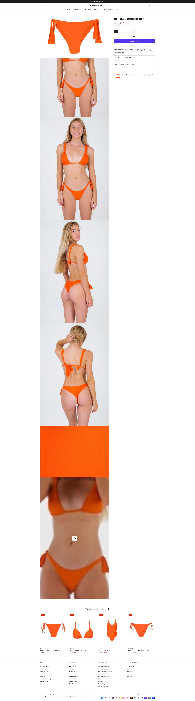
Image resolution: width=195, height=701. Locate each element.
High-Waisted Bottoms (105, 671)
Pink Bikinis (72, 674)
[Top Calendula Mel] (118, 76)
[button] (41, 5)
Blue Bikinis (72, 684)
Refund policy (45, 696)
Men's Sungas (102, 684)
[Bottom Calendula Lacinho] (53, 630)
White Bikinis (73, 669)
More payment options (134, 45)
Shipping (116, 25)
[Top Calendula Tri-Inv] (83, 630)
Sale (41, 684)
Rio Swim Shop (47, 694)
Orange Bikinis (73, 676)
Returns (129, 676)
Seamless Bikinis (103, 669)
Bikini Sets (43, 676)
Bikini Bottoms (44, 671)
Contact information (80, 696)
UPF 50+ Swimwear (104, 666)
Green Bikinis (73, 681)
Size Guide (130, 669)
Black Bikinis (72, 666)
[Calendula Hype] (112, 630)
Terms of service (61, 696)
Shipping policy (70, 696)
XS (116, 31)
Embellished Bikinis (103, 676)
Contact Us (130, 666)
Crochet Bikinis (102, 674)
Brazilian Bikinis (44, 666)
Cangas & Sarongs (45, 679)
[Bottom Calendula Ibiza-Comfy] (141, 630)
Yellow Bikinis (73, 679)
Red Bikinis (72, 671)
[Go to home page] (97, 5)
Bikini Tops (43, 669)
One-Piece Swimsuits (46, 674)
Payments (130, 674)
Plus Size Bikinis (102, 681)
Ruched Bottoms (103, 686)
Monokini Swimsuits (104, 679)
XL (133, 31)
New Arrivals (44, 681)
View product (126, 77)
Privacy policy (53, 696)
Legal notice (89, 696)
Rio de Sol (116, 15)
